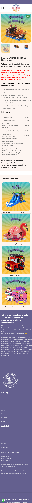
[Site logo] (16, 8)
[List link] (16, 410)
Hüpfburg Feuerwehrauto (16, 275)
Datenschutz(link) (24, 499)
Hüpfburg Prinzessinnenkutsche (16, 307)
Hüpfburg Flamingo (16, 244)
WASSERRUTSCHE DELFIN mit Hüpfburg (16, 212)
